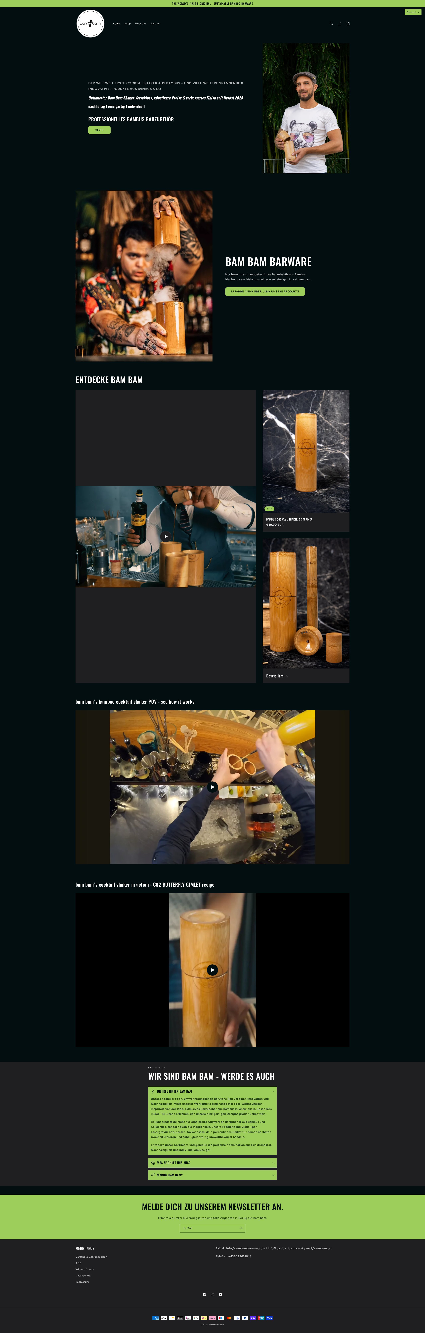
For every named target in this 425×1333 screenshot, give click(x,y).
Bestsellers (275, 675)
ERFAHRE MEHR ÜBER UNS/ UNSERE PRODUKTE (265, 291)
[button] (332, 24)
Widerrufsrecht (85, 1269)
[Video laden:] (212, 787)
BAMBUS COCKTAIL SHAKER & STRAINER (289, 519)
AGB (78, 1263)
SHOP (99, 130)
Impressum (82, 1281)
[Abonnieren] (241, 1228)
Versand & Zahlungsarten (91, 1256)
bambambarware (216, 1325)
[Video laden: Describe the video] (166, 536)
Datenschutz (83, 1275)
